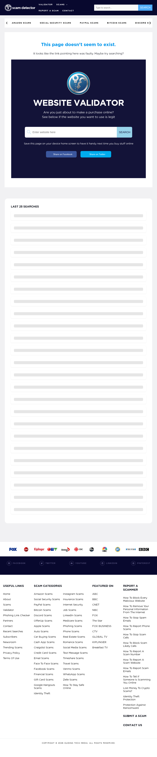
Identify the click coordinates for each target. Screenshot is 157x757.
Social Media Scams (75, 647)
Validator (46, 5)
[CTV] (52, 549)
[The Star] (131, 549)
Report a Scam (49, 11)
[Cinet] (26, 549)
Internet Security (73, 604)
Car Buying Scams (45, 636)
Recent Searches (13, 631)
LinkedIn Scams (72, 615)
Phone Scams (71, 631)
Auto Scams (41, 631)
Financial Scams (43, 674)
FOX (95, 615)
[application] (66, 5)
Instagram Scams (73, 594)
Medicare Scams (72, 620)
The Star (97, 620)
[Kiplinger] (39, 549)
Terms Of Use (11, 658)
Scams (60, 5)
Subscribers (10, 636)
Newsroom (9, 642)
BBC (95, 599)
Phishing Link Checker (16, 615)
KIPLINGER (99, 642)
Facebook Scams (44, 668)
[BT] (118, 549)
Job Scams (69, 610)
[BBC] (144, 549)
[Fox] (13, 549)
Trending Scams (12, 647)
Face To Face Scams (46, 663)
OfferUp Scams (43, 620)
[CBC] (78, 549)
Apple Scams (42, 626)
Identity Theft (42, 693)
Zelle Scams (70, 679)
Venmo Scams (71, 668)
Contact (68, 11)
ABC (95, 594)
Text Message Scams (75, 652)
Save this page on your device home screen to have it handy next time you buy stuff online (78, 143)
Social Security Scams (47, 599)
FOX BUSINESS (101, 626)
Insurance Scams (73, 599)
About (7, 599)
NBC (95, 610)
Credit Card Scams (45, 652)
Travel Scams (71, 663)
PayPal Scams (42, 604)
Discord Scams (43, 615)
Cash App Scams (44, 642)
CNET (95, 604)
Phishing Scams (72, 626)
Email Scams (41, 658)
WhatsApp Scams (74, 674)
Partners (8, 620)
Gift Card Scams (44, 679)
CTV (95, 631)
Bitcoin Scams (42, 610)
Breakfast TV (100, 647)
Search (145, 7)
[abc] (92, 549)
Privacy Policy (11, 652)
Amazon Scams (43, 594)
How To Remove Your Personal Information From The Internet (136, 609)
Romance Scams (73, 642)
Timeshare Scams (73, 658)
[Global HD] (65, 549)
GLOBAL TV (99, 636)
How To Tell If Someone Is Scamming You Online (137, 679)
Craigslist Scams (44, 647)
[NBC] (105, 549)
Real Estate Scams (74, 636)
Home (6, 594)
